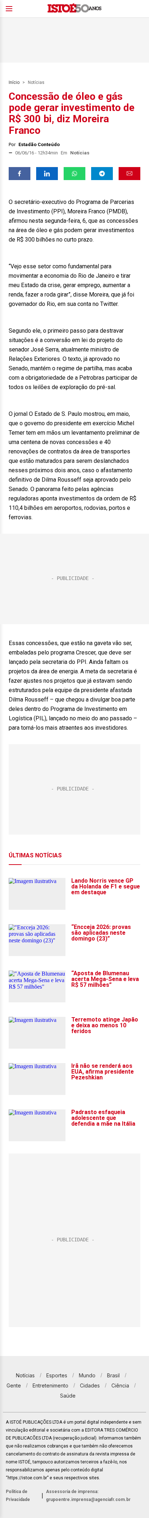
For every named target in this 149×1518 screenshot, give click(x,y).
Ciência (120, 1385)
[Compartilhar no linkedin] (47, 173)
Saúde (68, 1396)
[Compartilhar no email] (129, 173)
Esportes (56, 1375)
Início (14, 82)
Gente (14, 1385)
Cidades (90, 1385)
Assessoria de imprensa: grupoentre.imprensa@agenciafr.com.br (88, 1495)
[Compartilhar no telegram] (102, 173)
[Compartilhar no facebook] (19, 173)
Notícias (36, 82)
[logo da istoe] (74, 8)
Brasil (113, 1375)
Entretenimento (50, 1385)
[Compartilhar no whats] (74, 173)
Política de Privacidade (18, 1495)
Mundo (87, 1375)
